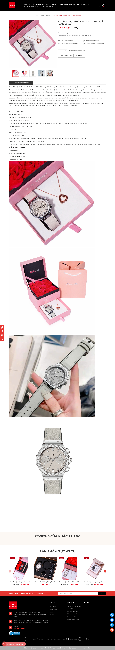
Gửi (102, 593)
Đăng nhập (53, 609)
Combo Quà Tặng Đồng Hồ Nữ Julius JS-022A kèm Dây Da (94, 582)
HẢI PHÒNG (85, 639)
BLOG (79, 4)
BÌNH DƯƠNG (74, 639)
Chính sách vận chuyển (73, 614)
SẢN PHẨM (67, 4)
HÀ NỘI (65, 639)
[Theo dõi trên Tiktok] (2, 327)
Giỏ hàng (52, 615)
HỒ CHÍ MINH (55, 639)
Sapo (89, 648)
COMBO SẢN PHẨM (46, 6)
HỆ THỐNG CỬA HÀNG (31, 6)
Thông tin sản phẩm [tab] (21, 82)
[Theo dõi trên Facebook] (2, 331)
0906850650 (19, 628)
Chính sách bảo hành (73, 619)
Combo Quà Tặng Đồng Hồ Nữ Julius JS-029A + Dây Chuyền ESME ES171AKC (69, 582)
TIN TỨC (85, 4)
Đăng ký (52, 612)
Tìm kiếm (53, 606)
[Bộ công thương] (14, 633)
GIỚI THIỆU (26, 4)
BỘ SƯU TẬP (50, 4)
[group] (33, 44)
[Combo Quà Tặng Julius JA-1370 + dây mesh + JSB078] (20, 568)
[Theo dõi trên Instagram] (2, 339)
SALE (74, 4)
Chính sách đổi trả (72, 617)
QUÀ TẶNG (59, 4)
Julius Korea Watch (89, 606)
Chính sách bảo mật (72, 611)
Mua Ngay (79, 55)
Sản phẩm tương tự (57, 551)
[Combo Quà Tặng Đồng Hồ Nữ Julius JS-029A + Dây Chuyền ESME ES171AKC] (69, 568)
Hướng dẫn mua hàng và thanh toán (74, 607)
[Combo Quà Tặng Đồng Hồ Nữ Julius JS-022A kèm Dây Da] (94, 568)
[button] (55, 73)
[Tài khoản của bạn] (99, 5)
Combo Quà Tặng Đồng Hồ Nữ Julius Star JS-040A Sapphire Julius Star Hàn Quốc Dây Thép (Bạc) (45, 582)
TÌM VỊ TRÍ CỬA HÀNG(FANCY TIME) (37, 639)
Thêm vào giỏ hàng (66, 55)
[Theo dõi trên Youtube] (2, 335)
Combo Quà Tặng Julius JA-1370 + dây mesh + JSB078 (20, 582)
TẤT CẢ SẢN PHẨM (38, 4)
